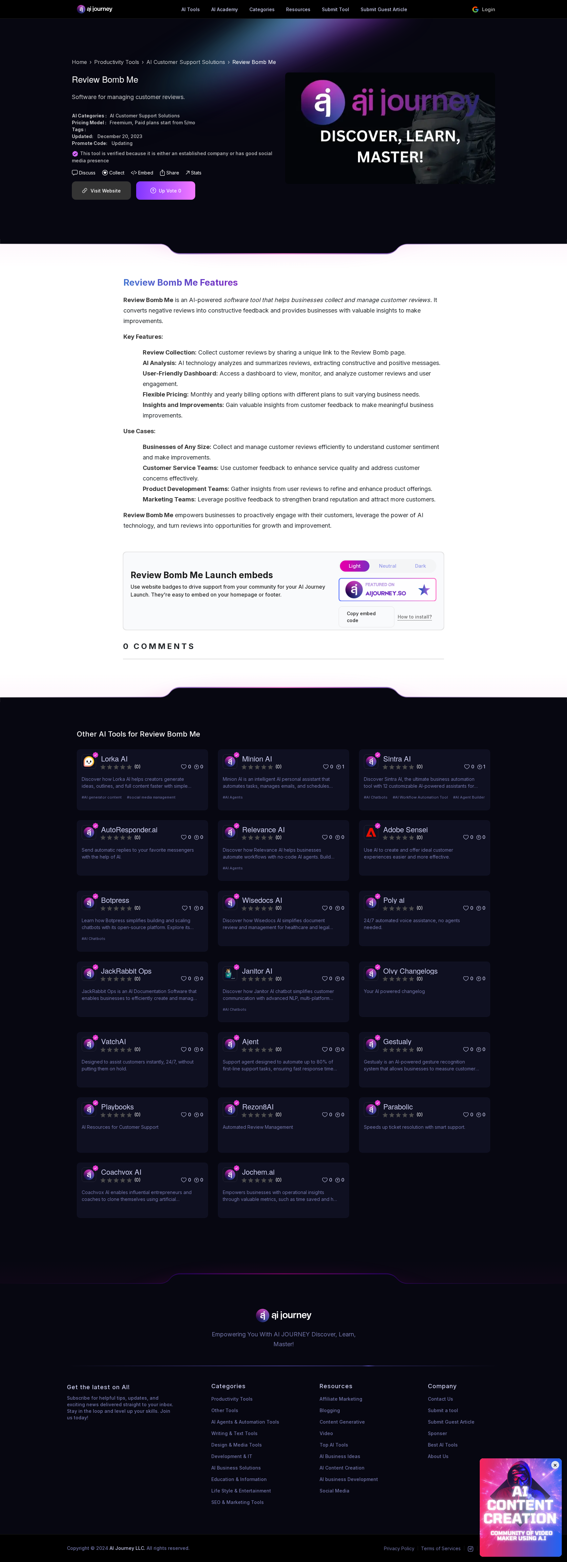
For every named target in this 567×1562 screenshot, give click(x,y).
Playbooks (117, 1106)
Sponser (437, 1433)
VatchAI (113, 1041)
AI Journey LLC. (128, 1548)
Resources (298, 9)
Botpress (115, 900)
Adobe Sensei (405, 829)
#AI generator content (102, 797)
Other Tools (224, 1410)
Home (79, 62)
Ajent (250, 1041)
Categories (262, 9)
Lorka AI (114, 758)
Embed (145, 172)
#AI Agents (233, 797)
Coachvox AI (121, 1171)
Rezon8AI (258, 1106)
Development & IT (231, 1456)
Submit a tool (443, 1410)
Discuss (87, 172)
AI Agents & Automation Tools (245, 1422)
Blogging (330, 1410)
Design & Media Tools (236, 1445)
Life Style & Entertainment (241, 1490)
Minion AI (257, 758)
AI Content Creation (342, 1468)
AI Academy (224, 9)
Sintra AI (397, 758)
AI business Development (349, 1479)
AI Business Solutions (236, 1468)
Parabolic (398, 1106)
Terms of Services (441, 1548)
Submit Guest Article (384, 9)
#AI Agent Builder (469, 797)
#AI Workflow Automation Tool (420, 797)
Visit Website (106, 190)
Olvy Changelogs (410, 970)
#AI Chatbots (376, 797)
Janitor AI (257, 970)
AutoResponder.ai (129, 829)
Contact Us (440, 1399)
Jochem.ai (258, 1171)
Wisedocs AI (262, 900)
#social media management (151, 797)
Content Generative (342, 1422)
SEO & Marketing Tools (237, 1502)
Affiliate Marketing (341, 1399)
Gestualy (397, 1041)
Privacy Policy (399, 1548)
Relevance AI (263, 829)
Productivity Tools (116, 62)
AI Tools (190, 9)
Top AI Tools (334, 1445)
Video (326, 1433)
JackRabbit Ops (126, 970)
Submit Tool (335, 9)
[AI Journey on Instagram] (470, 1548)
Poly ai (394, 900)
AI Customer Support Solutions (185, 62)
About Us (438, 1456)
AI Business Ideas (340, 1456)
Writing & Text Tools (234, 1433)
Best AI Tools (443, 1445)
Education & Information (239, 1479)
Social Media (334, 1490)
